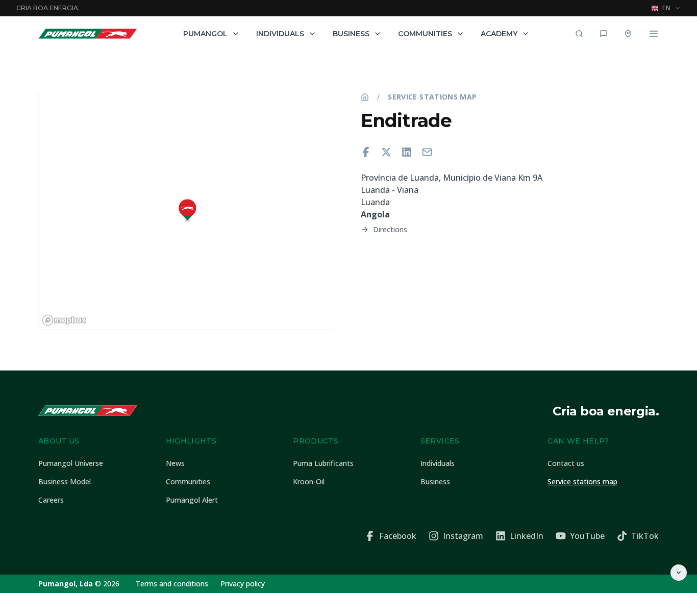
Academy (499, 33)
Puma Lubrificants (323, 463)
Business (351, 33)
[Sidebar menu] (654, 34)
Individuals (280, 33)
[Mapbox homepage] (64, 320)
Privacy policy (242, 583)
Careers (51, 500)
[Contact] (604, 33)
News (175, 463)
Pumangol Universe (70, 463)
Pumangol (205, 33)
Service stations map (432, 97)
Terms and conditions (172, 583)
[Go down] (678, 572)
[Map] (628, 33)
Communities (425, 33)
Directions (390, 229)
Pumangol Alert (192, 500)
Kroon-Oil (309, 481)
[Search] (579, 33)
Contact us (565, 463)
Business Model (64, 481)
